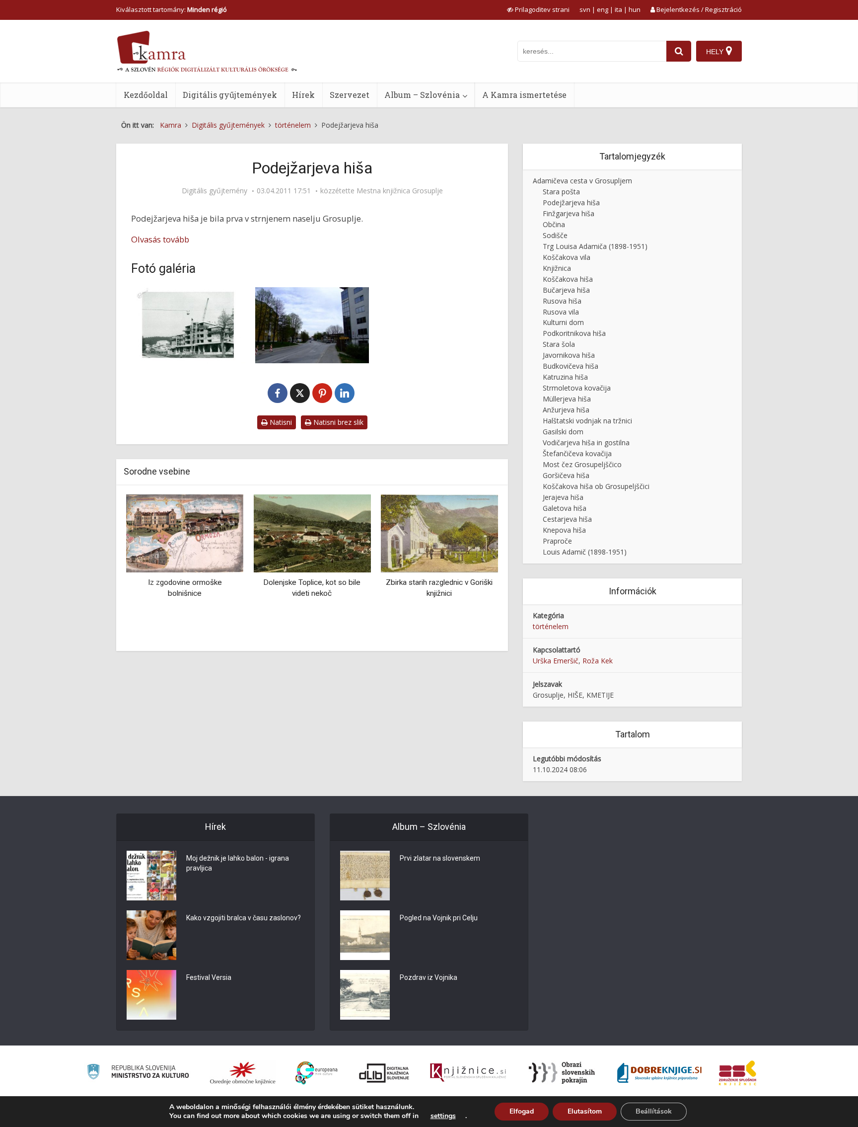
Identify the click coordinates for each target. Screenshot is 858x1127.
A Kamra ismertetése (524, 94)
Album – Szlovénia (422, 94)
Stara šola (559, 344)
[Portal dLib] (384, 1072)
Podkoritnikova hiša (574, 333)
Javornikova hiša (569, 355)
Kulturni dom (563, 322)
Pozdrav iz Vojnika (428, 977)
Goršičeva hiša (566, 475)
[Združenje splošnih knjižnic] (737, 1072)
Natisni (280, 422)
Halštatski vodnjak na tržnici (587, 420)
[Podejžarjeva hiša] (188, 325)
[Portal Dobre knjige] (659, 1073)
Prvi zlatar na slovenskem (440, 858)
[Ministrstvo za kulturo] (138, 1073)
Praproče (557, 541)
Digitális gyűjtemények (230, 94)
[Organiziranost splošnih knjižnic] (243, 1072)
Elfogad (521, 1111)
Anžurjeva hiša (566, 409)
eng (602, 9)
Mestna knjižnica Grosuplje (400, 190)
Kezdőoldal (146, 94)
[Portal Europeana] (316, 1073)
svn (584, 9)
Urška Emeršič (555, 660)
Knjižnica (557, 268)
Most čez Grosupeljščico (582, 464)
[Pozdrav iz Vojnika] (365, 995)
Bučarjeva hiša (566, 290)
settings (443, 1116)
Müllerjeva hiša (567, 398)
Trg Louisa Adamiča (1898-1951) (595, 246)
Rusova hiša (562, 301)
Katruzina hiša (565, 377)
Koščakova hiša (568, 279)
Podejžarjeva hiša (571, 202)
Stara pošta (561, 191)
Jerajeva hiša (563, 497)
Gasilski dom (563, 431)
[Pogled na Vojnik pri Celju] (365, 935)
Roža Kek (597, 660)
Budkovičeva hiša (570, 366)
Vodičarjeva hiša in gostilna (586, 442)
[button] (473, 569)
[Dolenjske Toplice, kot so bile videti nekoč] (311, 532)
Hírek (303, 94)
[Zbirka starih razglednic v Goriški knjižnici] (439, 532)
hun (635, 9)
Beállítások (654, 1111)
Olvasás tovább (160, 239)
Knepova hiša (564, 530)
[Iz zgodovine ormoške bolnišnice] (184, 532)
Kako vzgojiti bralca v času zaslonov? (243, 918)
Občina (554, 224)
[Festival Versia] (151, 995)
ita (618, 9)
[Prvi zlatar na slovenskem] (365, 875)
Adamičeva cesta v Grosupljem (582, 180)
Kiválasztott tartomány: (171, 9)
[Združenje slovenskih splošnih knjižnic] (467, 1073)
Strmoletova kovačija (577, 388)
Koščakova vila (566, 257)
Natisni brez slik (337, 422)
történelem (551, 626)
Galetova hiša (564, 508)
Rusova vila (561, 312)
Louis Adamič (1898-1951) (585, 552)
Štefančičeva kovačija (577, 453)
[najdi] (678, 51)
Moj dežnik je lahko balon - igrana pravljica (237, 863)
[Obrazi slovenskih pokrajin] (562, 1072)
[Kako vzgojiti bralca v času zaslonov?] (151, 935)
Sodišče (555, 235)
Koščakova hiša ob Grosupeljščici (596, 486)
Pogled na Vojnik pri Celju (439, 918)
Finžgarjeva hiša (568, 213)
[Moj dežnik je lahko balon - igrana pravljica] (151, 875)
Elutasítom (585, 1111)
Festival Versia (208, 977)
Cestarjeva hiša (567, 519)
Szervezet (349, 94)
